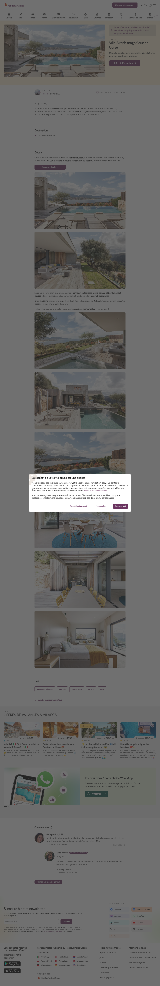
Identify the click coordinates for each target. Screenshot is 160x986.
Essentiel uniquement (78, 506)
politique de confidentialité (95, 491)
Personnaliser (101, 506)
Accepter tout (120, 506)
